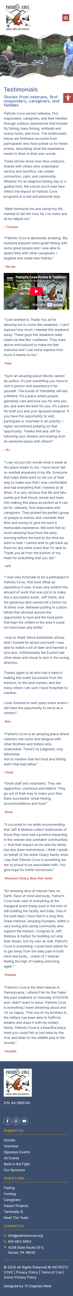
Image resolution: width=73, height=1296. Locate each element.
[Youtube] (24, 1121)
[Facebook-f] (7, 1121)
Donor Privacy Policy (20, 1277)
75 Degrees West (37, 1286)
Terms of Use (51, 1272)
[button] (68, 98)
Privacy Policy (27, 1272)
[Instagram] (16, 1121)
